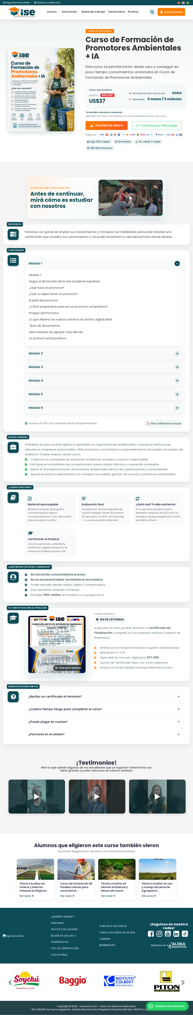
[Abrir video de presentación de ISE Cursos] (131, 198)
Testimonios (116, 12)
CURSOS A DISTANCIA (113, 926)
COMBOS (105, 938)
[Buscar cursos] (152, 12)
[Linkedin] (176, 934)
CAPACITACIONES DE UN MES (117, 932)
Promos (133, 12)
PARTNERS (57, 923)
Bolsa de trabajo (93, 12)
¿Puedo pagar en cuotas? (48, 722)
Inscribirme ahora (109, 125)
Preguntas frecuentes (17, 2)
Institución (69, 12)
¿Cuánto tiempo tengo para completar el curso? (65, 709)
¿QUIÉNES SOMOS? (62, 916)
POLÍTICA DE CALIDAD (64, 929)
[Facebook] (151, 934)
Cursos (52, 12)
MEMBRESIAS (107, 945)
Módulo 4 (36, 380)
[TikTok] (185, 934)
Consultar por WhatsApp (158, 126)
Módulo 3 (36, 367)
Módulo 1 (35, 263)
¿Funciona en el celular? (46, 734)
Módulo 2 (36, 353)
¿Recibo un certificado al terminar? (55, 696)
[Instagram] (159, 934)
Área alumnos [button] (173, 12)
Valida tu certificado (48, 2)
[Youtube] (168, 934)
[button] (167, 1006)
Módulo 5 (36, 394)
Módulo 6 (36, 408)
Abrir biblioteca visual (166, 423)
